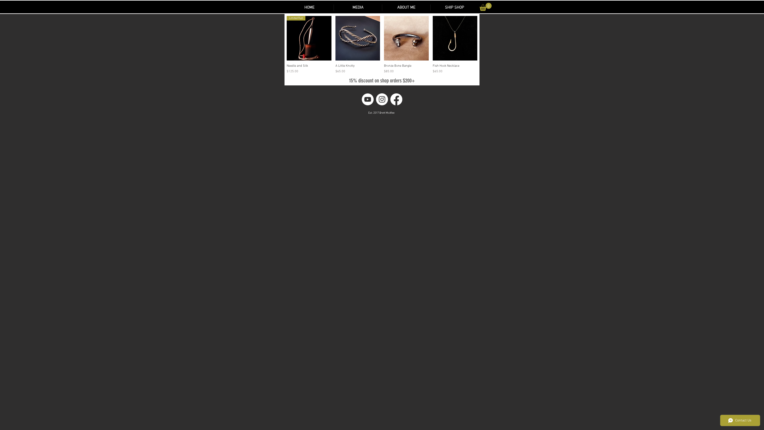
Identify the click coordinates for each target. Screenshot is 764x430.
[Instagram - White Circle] (382, 99)
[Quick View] (357, 38)
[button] (454, 7)
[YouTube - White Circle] (368, 99)
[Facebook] (396, 99)
